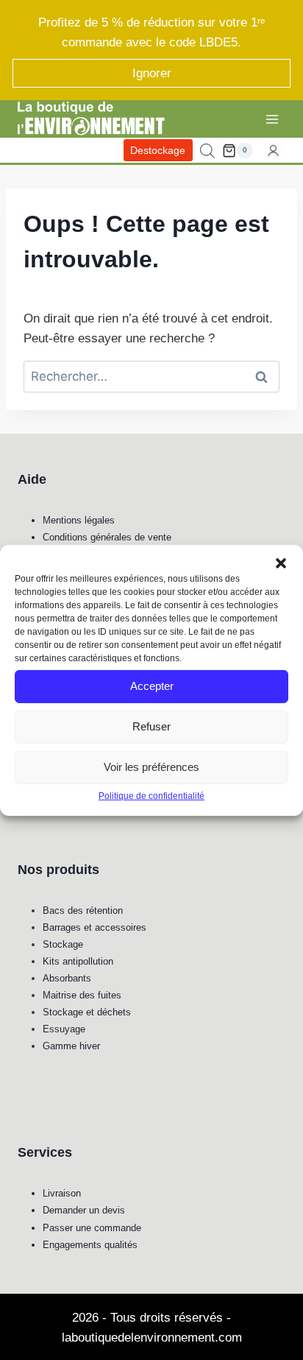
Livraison (62, 1193)
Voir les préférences (151, 767)
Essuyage (64, 1029)
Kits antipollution (78, 961)
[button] (281, 562)
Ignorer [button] (151, 73)
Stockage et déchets (87, 1012)
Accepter (152, 686)
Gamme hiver (71, 1045)
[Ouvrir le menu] (271, 119)
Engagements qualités (90, 1244)
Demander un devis (84, 1210)
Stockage (63, 944)
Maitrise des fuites (82, 995)
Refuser (151, 726)
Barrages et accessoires (94, 927)
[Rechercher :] (151, 377)
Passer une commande (92, 1227)
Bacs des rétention (83, 910)
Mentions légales (79, 520)
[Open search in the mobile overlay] (207, 151)
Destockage (157, 150)
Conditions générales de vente (107, 537)
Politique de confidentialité (151, 795)
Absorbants (67, 978)
